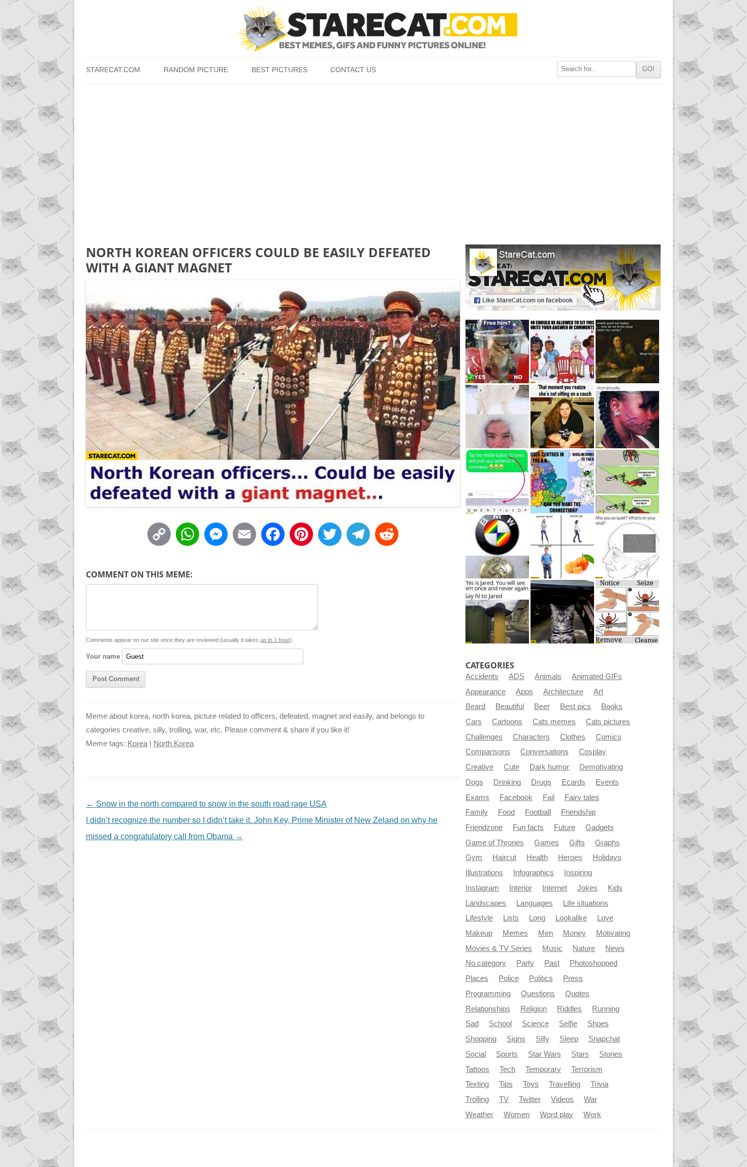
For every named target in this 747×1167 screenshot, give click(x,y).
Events (607, 782)
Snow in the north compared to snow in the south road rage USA (206, 804)
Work (592, 1115)
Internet (554, 888)
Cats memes (554, 722)
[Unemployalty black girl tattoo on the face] (627, 416)
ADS (516, 676)
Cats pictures (608, 722)
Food (506, 812)
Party (525, 963)
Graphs (607, 843)
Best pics (575, 706)
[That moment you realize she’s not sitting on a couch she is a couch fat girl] (562, 416)
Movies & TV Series (498, 948)
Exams (477, 797)
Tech (507, 1069)
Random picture (196, 70)
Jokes (587, 888)
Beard (475, 706)
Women (517, 1115)
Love (605, 918)
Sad (472, 1024)
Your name (103, 656)
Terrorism (587, 1069)
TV (504, 1099)
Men (545, 933)
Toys (531, 1084)
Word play (556, 1115)
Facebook (516, 797)
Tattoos (477, 1069)
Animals (548, 676)
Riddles (569, 1009)
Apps (524, 692)
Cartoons (507, 722)
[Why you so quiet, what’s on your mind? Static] (627, 546)
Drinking (507, 782)
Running (605, 1009)
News (615, 948)
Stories (610, 1054)
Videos (562, 1099)
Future (564, 827)
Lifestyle (479, 918)
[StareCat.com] (373, 28)
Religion (533, 1009)
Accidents (482, 676)
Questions (538, 994)
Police (509, 978)
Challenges (484, 737)
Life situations (585, 903)
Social (475, 1054)
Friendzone (484, 827)
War (590, 1099)
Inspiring (578, 873)
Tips (506, 1084)
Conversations (544, 752)
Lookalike (571, 918)
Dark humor (549, 767)
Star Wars (544, 1054)
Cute (511, 767)
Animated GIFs (597, 676)
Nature (584, 948)
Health (537, 857)
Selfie (568, 1024)
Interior (520, 888)
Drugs (541, 782)
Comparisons (487, 752)
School (500, 1024)
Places (476, 978)
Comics (608, 737)
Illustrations (484, 873)
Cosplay (592, 752)
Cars (473, 722)
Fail (548, 797)
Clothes (572, 737)
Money (574, 933)
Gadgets (599, 827)
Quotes (577, 994)
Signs (516, 1039)
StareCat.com (113, 70)
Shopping (480, 1039)
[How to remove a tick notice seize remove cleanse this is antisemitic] (627, 611)
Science (535, 1024)
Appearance (485, 692)
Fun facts (528, 827)
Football (538, 812)
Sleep (568, 1039)
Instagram (482, 888)
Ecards (573, 782)
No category (485, 963)
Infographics (533, 873)
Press (573, 978)
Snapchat (604, 1039)
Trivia (599, 1084)
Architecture (563, 692)
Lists (511, 918)
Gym (473, 857)
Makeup (478, 933)
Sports (507, 1054)
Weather (479, 1115)
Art (598, 692)
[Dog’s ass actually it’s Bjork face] (497, 416)
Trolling (477, 1099)
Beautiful (509, 706)
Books (611, 706)
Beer (542, 706)
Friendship (578, 812)
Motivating (613, 933)
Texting (477, 1084)
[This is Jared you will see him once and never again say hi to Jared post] (497, 611)
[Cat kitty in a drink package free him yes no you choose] (497, 351)
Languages (534, 903)
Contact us (353, 70)
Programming (488, 994)
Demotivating (601, 767)
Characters (531, 737)
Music (552, 948)
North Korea (173, 744)
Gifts (577, 843)
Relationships (487, 1009)
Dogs (474, 782)
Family (476, 812)
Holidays (607, 857)
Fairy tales (582, 797)
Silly (542, 1039)
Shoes (598, 1024)
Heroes (570, 857)
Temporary (543, 1069)
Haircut (504, 857)
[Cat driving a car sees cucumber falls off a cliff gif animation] (562, 611)
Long (537, 918)
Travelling (564, 1084)
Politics (541, 978)
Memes (515, 933)
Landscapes (485, 903)
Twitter (530, 1099)
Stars (580, 1054)
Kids (615, 888)
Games (546, 843)
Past (551, 963)
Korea (137, 744)
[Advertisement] (373, 160)
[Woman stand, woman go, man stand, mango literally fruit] (562, 546)
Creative (479, 767)
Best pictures (279, 70)
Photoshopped (593, 963)
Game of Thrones (494, 843)
